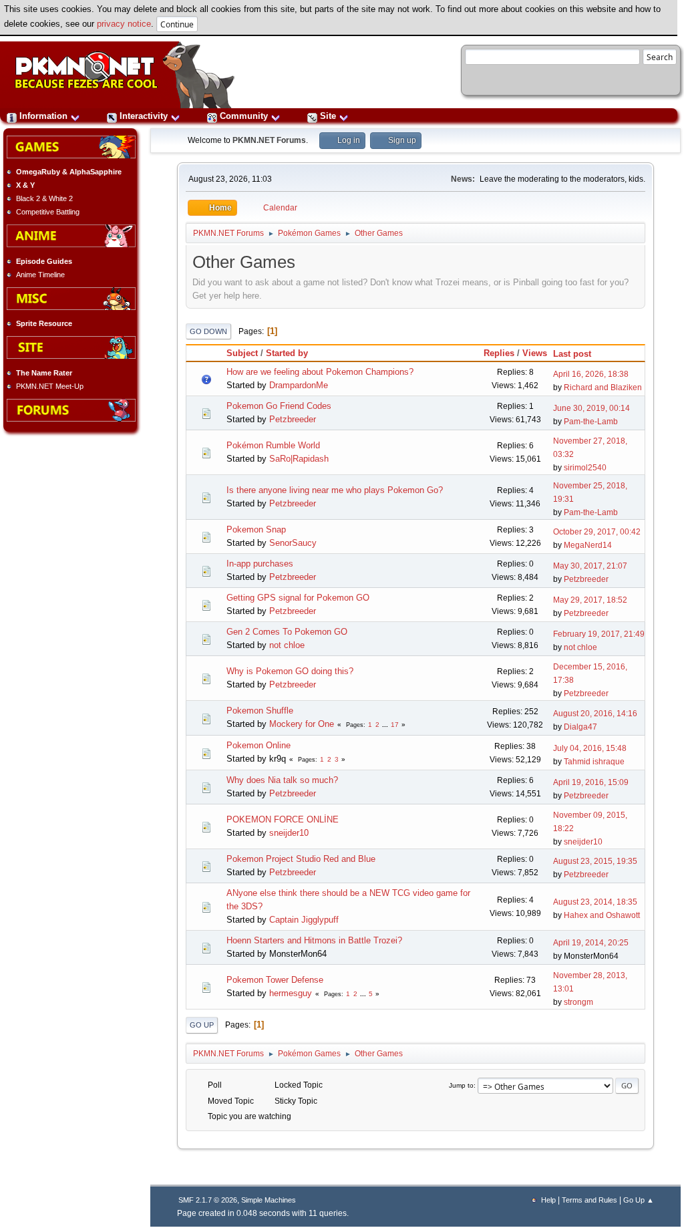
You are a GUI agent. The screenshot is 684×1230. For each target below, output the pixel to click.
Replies (499, 353)
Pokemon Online (258, 745)
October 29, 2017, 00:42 (597, 531)
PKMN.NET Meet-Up (49, 386)
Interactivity (143, 116)
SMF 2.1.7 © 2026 (207, 1200)
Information (43, 116)
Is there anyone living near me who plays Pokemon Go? (334, 490)
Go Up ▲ (638, 1200)
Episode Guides (44, 261)
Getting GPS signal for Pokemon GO (297, 598)
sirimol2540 (585, 467)
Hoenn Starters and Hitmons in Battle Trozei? (314, 940)
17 (395, 724)
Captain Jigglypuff (304, 920)
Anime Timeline (40, 275)
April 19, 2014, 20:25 (591, 942)
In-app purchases (259, 564)
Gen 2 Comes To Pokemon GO (286, 632)
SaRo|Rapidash (299, 459)
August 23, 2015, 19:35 (595, 861)
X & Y (25, 185)
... (386, 724)
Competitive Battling (47, 212)
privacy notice (124, 24)
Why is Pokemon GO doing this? (289, 671)
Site (328, 116)
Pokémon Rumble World (273, 445)
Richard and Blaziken (603, 387)
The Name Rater (44, 373)
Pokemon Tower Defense (274, 980)
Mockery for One (301, 724)
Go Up (202, 1025)
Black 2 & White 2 (44, 198)
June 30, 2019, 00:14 (591, 408)
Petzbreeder (292, 419)
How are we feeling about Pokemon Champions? (319, 372)
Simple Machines (268, 1200)
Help (548, 1200)
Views (534, 353)
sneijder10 (289, 833)
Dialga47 (580, 727)
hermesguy (290, 993)
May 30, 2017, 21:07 (590, 566)
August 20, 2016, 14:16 (595, 713)
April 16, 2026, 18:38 (591, 374)
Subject (242, 353)
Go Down (208, 331)
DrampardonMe (298, 385)
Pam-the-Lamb (591, 421)
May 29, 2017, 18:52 (590, 600)
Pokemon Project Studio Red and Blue (300, 859)
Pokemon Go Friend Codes (278, 406)
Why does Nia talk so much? (282, 780)
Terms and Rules (589, 1200)
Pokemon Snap (256, 529)
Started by (287, 353)
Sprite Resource (44, 323)
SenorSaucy (293, 543)
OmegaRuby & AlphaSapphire (69, 172)
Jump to (461, 1085)
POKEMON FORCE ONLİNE (282, 819)
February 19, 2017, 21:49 (599, 634)
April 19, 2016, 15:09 (591, 782)
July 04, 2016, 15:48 (590, 748)
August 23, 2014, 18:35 (595, 902)
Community (244, 116)
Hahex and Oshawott (602, 915)
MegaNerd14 (588, 545)
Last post (572, 354)
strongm (578, 1002)
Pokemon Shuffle (259, 711)
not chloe (287, 645)
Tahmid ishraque (594, 761)
